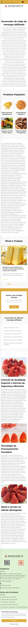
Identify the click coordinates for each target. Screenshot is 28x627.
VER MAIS (5, 279)
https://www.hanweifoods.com (11, 588)
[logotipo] (14, 6)
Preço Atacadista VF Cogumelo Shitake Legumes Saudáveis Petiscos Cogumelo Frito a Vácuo (21, 132)
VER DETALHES (7, 105)
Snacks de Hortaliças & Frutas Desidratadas (14, 607)
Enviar (14, 307)
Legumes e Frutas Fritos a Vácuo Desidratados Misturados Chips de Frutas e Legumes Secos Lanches (7, 132)
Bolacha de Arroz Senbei (9, 597)
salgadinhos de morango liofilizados (13, 337)
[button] (8, 284)
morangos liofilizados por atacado (12, 330)
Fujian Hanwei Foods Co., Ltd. (10, 3)
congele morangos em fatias (11, 327)
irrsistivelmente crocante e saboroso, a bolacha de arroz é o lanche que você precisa (21, 113)
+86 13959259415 (7, 581)
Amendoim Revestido (8, 602)
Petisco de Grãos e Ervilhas (10, 604)
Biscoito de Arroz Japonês (9, 599)
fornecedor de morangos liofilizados (13, 340)
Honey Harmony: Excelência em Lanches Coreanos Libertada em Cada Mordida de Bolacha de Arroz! (7, 113)
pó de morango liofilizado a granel (12, 333)
